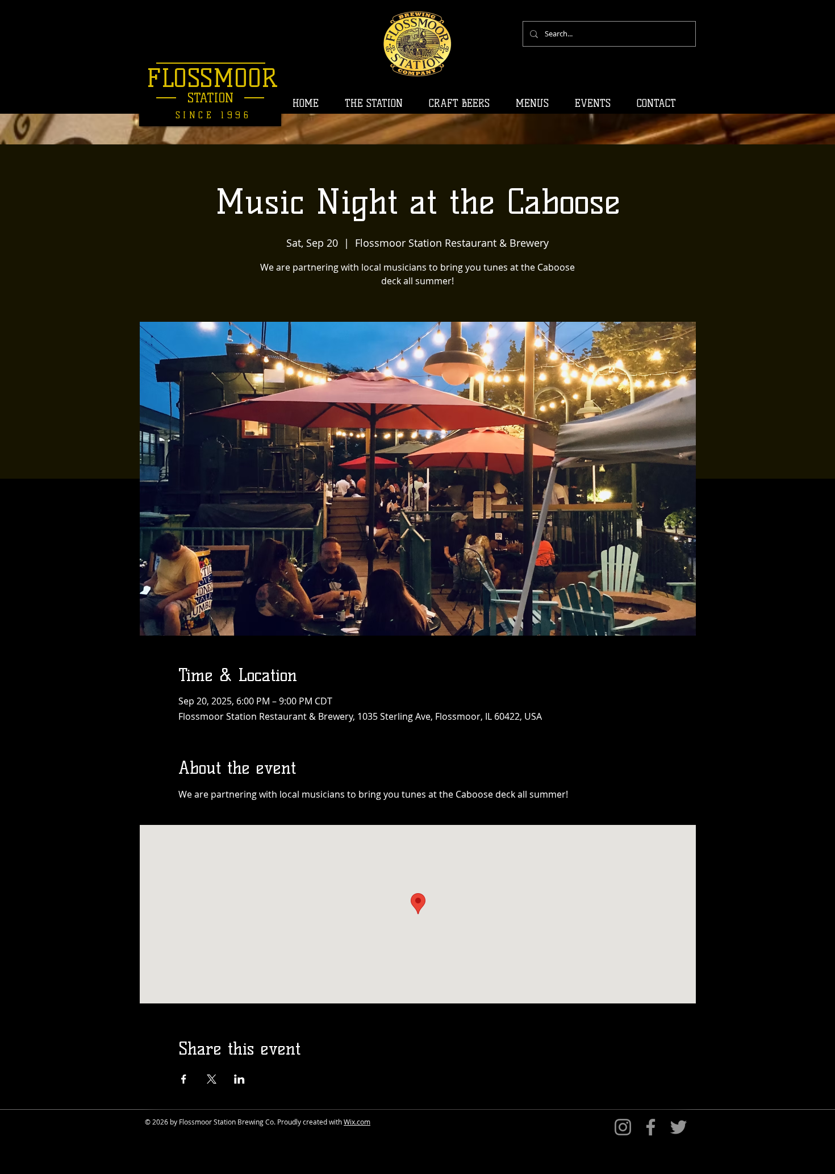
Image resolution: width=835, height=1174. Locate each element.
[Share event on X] (211, 1079)
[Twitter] (678, 1127)
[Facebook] (651, 1127)
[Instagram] (623, 1127)
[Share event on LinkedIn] (239, 1079)
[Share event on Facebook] (183, 1079)
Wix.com (357, 1121)
